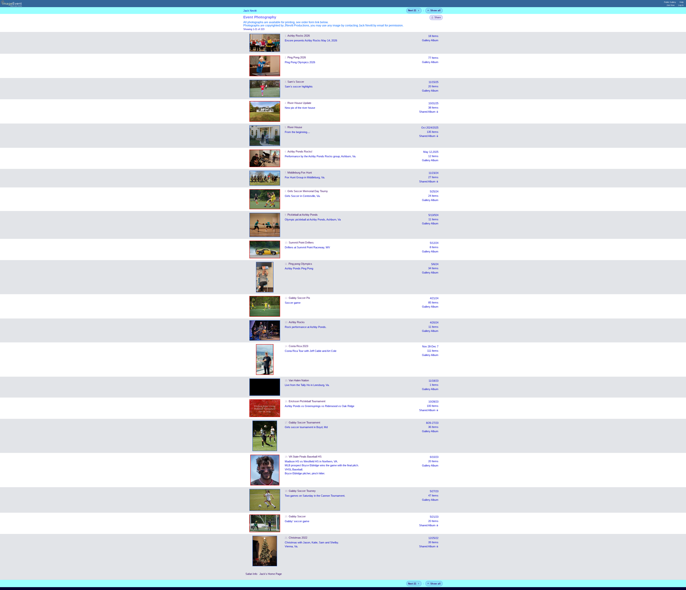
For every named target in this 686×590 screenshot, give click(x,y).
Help (681, 2)
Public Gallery (670, 2)
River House (294, 127)
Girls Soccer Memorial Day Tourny (307, 191)
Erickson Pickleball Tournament (307, 401)
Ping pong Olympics (300, 263)
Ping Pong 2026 (296, 57)
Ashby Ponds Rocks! (299, 151)
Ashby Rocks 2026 (298, 35)
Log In (680, 5)
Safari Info (251, 573)
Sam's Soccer (295, 81)
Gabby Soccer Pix (299, 297)
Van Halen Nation (299, 380)
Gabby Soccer (297, 516)
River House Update (299, 102)
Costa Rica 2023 (298, 346)
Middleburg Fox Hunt (299, 172)
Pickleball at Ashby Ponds (302, 214)
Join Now (671, 5)
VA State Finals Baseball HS (305, 456)
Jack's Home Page (270, 573)
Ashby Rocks (297, 322)
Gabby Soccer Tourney (302, 490)
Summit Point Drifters (301, 242)
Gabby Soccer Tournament (304, 422)
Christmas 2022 (298, 537)
